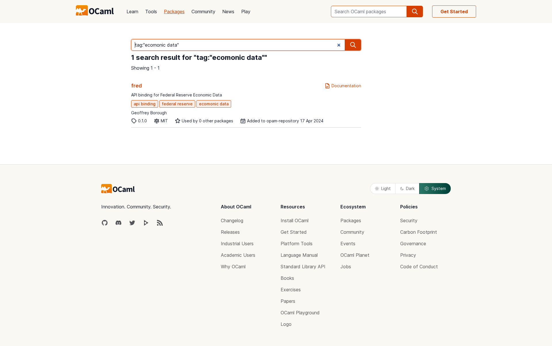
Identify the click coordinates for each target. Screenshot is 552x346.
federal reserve (177, 103)
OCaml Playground (300, 312)
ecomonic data (214, 103)
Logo (286, 324)
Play (245, 11)
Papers (288, 301)
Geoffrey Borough (149, 112)
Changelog (232, 220)
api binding (145, 103)
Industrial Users (237, 243)
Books (287, 278)
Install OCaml (294, 220)
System (439, 188)
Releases (230, 232)
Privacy (408, 255)
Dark (410, 188)
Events (347, 243)
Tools (151, 11)
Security (408, 220)
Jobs (345, 266)
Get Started (454, 11)
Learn (132, 11)
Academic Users (238, 255)
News (228, 11)
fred (136, 86)
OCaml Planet (354, 255)
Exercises (291, 289)
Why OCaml (233, 266)
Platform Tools (297, 243)
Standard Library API (303, 266)
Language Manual (299, 255)
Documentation (346, 85)
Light (386, 188)
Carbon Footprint (418, 232)
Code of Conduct (419, 266)
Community (203, 11)
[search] (415, 11)
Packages (174, 11)
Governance (413, 243)
